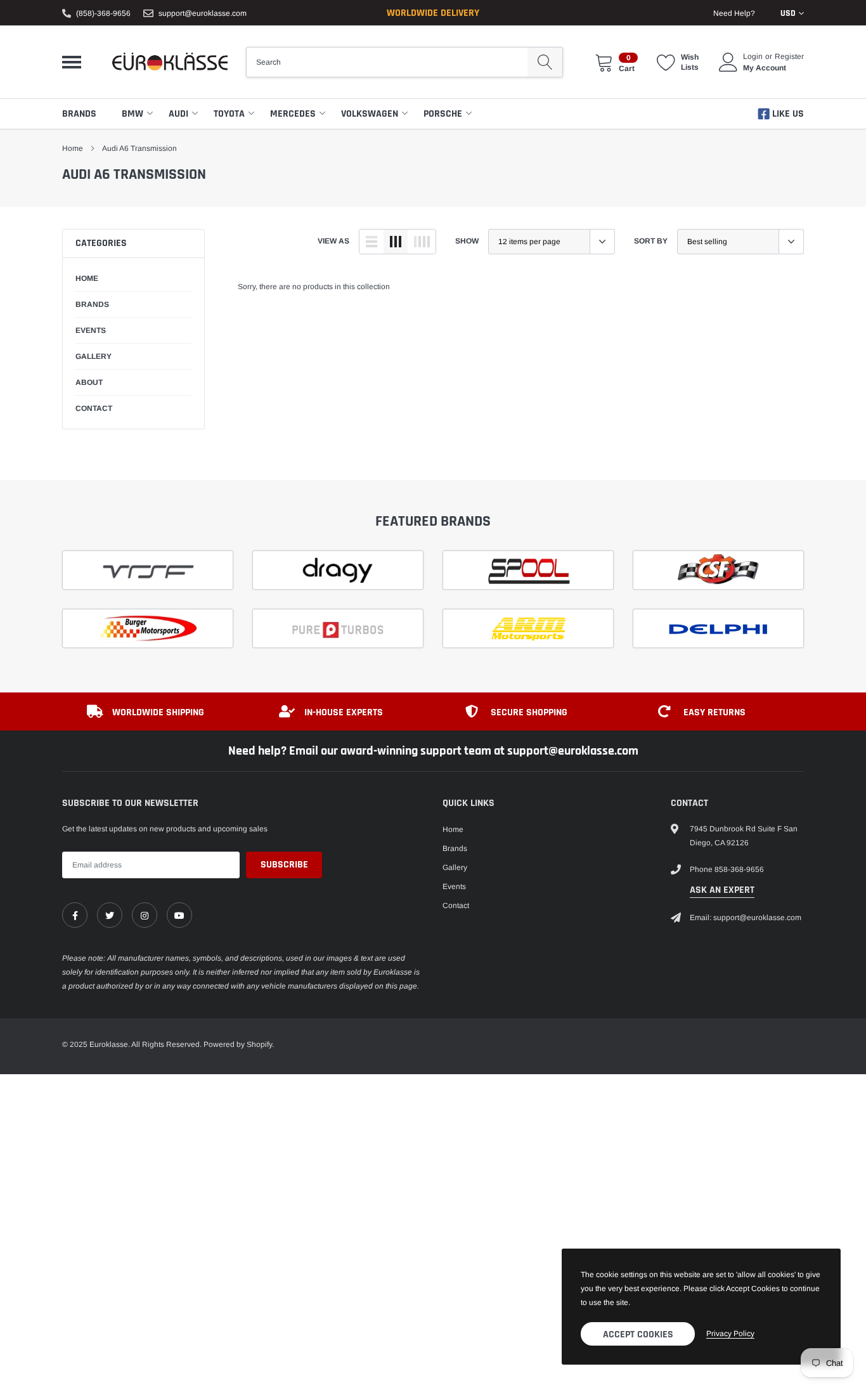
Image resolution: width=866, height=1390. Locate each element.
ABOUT (89, 382)
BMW (132, 113)
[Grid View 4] (422, 242)
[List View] (371, 242)
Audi (178, 113)
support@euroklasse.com (202, 13)
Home (72, 148)
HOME (86, 278)
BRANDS (92, 304)
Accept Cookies (638, 1334)
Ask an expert (722, 890)
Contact (456, 905)
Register (789, 56)
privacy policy (730, 1333)
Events (454, 886)
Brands (79, 113)
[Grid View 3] (396, 242)
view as (333, 241)
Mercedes (293, 113)
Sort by (651, 241)
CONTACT (93, 408)
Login (753, 56)
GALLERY (93, 356)
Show (467, 241)
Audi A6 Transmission (139, 148)
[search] (544, 62)
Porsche (442, 113)
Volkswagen (369, 113)
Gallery (455, 867)
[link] (74, 915)
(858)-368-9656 (103, 13)
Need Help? (734, 13)
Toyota (229, 113)
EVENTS (90, 330)
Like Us (787, 113)
